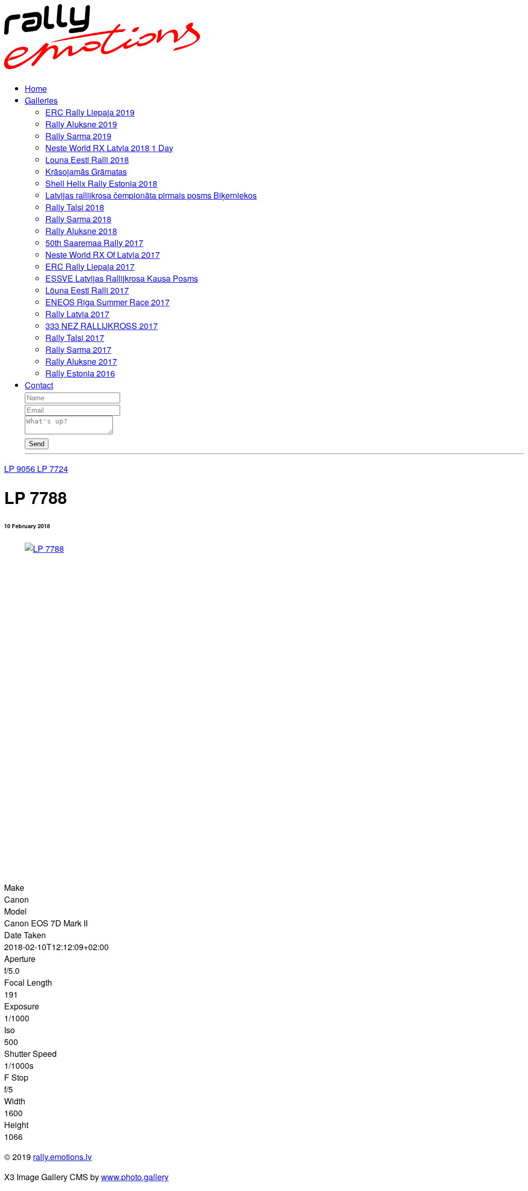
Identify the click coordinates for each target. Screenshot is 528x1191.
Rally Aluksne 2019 (81, 124)
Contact (39, 385)
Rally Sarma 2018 (78, 219)
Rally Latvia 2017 (77, 314)
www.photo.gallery (135, 1177)
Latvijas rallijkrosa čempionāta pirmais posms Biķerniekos (151, 195)
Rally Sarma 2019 (78, 136)
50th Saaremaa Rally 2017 (94, 243)
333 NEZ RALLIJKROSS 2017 (101, 326)
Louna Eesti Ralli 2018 (87, 160)
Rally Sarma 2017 (78, 349)
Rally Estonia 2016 (80, 373)
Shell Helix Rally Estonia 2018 (101, 183)
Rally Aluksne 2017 (81, 361)
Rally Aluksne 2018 (81, 231)
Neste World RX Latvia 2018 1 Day (109, 148)
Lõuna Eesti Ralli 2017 (87, 290)
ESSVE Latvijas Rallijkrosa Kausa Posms (121, 278)
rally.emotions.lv (62, 1157)
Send (36, 444)
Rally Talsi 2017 (74, 338)
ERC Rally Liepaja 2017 (90, 266)
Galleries (41, 100)
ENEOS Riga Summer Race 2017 (107, 302)
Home (36, 88)
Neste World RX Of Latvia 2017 (102, 254)
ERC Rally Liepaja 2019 (90, 112)
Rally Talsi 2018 (74, 207)
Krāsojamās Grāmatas (86, 171)
